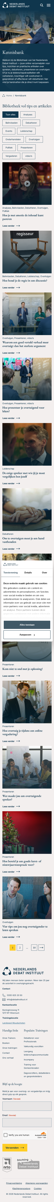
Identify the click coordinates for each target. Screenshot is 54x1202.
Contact (6, 1053)
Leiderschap (26, 131)
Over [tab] (44, 572)
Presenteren (27, 147)
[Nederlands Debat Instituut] (15, 5)
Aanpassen (25, 634)
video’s (28, 156)
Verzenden (12, 1147)
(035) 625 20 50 (14, 995)
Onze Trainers (8, 1038)
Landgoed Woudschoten (13, 1023)
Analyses (27, 114)
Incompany (29, 1059)
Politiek (9, 147)
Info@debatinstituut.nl (17, 999)
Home (9, 95)
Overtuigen (34, 139)
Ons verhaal (8, 1058)
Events (9, 131)
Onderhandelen (13, 139)
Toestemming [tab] (10, 572)
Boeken (6, 1043)
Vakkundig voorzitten (33, 1046)
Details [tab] (28, 572)
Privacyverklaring (14, 1183)
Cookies (38, 1188)
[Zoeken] (41, 5)
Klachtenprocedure (21, 1188)
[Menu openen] (49, 5)
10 (34, 947)
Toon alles (10, 114)
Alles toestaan (27, 624)
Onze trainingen (9, 1048)
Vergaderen (11, 156)
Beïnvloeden (12, 122)
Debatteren (31, 122)
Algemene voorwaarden (37, 1183)
